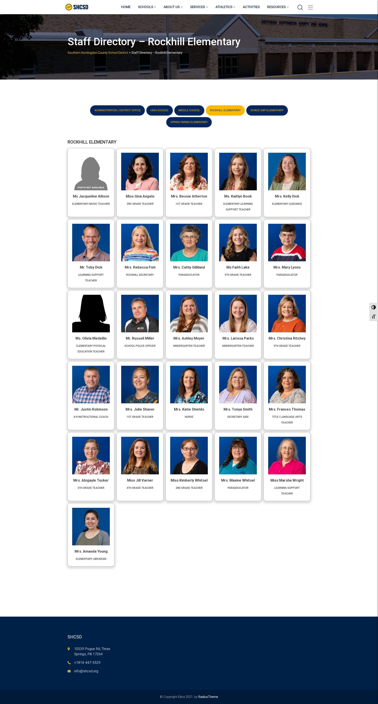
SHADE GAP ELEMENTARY (267, 110)
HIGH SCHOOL (159, 110)
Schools (145, 7)
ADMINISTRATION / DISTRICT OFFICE (117, 110)
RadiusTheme (208, 697)
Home (126, 7)
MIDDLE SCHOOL (189, 110)
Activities (251, 7)
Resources (276, 7)
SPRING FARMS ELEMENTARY (189, 122)
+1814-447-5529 (87, 663)
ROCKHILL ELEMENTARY (225, 110)
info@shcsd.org (86, 671)
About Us (172, 7)
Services (197, 7)
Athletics (223, 7)
